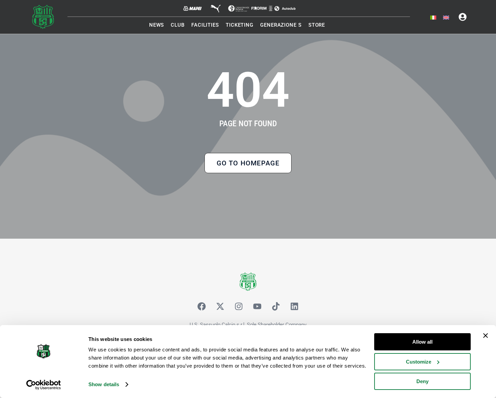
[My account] (463, 17)
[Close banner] (485, 335)
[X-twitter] (220, 306)
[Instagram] (238, 306)
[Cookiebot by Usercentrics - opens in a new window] (43, 385)
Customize (418, 362)
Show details (103, 384)
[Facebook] (201, 306)
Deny (422, 381)
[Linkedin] (294, 306)
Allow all (422, 342)
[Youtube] (257, 306)
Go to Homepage (248, 163)
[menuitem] (433, 18)
